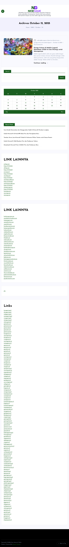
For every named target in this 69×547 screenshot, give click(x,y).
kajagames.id (7, 455)
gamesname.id (7, 500)
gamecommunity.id (9, 467)
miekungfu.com (8, 239)
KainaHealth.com (8, 265)
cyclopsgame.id (8, 465)
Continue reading (40, 63)
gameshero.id (7, 323)
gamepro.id (7, 516)
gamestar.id (7, 355)
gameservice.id (8, 426)
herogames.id (7, 333)
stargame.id (7, 366)
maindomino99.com (9, 179)
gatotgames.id (7, 413)
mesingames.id (8, 335)
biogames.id (7, 388)
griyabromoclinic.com (9, 278)
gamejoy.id (6, 469)
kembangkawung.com (9, 247)
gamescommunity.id (9, 446)
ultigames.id (7, 504)
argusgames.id (7, 372)
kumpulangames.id (9, 401)
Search (7, 71)
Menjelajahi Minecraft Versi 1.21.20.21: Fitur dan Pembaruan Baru (21, 145)
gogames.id (7, 502)
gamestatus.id (7, 514)
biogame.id (7, 403)
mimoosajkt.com (8, 245)
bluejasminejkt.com (9, 235)
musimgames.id (8, 341)
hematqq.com (7, 191)
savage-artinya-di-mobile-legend (42, 42)
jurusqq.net (7, 171)
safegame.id (7, 384)
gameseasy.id (7, 496)
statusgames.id (8, 508)
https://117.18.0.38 (8, 181)
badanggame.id (8, 444)
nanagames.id (7, 461)
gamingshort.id (8, 420)
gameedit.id (7, 430)
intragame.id (7, 397)
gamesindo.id (7, 327)
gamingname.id (8, 479)
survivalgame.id (8, 382)
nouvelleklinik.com (8, 262)
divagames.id (7, 337)
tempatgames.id (8, 393)
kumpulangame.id (8, 405)
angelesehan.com (8, 233)
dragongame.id (8, 519)
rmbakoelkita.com (8, 232)
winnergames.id (8, 370)
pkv (5, 291)
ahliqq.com (6, 167)
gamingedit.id (7, 419)
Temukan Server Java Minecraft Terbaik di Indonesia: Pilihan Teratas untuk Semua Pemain (28, 137)
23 (34, 105)
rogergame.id (7, 438)
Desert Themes (16, 544)
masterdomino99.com (9, 183)
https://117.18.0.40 (8, 189)
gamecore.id (7, 345)
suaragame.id (7, 395)
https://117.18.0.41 (8, 177)
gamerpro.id (7, 473)
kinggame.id (7, 517)
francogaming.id (8, 422)
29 (25, 108)
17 (43, 102)
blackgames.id (7, 415)
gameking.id (7, 512)
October (38, 27)
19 (60, 102)
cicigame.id (7, 442)
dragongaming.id (8, 488)
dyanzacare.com (8, 276)
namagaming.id (8, 316)
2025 (32, 27)
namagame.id (7, 364)
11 (52, 99)
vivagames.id (7, 339)
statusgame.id (7, 322)
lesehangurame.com (9, 216)
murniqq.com (7, 193)
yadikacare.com (8, 268)
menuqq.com (7, 195)
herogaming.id (7, 310)
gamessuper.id (7, 331)
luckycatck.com (8, 230)
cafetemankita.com (9, 241)
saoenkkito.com (8, 224)
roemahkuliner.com (9, 222)
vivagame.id (7, 360)
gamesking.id (7, 498)
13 (8, 102)
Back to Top (63, 543)
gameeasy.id (7, 510)
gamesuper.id (7, 353)
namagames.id (7, 343)
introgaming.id (8, 391)
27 (8, 108)
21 (17, 105)
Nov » (62, 111)
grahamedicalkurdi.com (10, 274)
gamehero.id (7, 349)
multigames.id (7, 506)
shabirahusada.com (9, 266)
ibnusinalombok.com (9, 272)
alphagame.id (7, 440)
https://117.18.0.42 (8, 173)
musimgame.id (7, 356)
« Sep (6, 111)
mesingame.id (7, 358)
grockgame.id (7, 380)
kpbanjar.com (7, 257)
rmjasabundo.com (8, 243)
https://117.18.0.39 (8, 169)
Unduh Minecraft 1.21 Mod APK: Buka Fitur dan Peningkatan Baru (21, 133)
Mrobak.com (7, 237)
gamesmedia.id (8, 453)
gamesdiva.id (7, 329)
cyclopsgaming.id (8, 463)
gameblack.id (7, 436)
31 (43, 108)
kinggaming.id (7, 484)
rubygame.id (7, 376)
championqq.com (8, 187)
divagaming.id (7, 312)
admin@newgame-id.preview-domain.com (48, 40)
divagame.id (7, 362)
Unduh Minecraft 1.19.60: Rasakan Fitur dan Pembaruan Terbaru (21, 141)
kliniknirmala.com (8, 261)
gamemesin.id (7, 347)
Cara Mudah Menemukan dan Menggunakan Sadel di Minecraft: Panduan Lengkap (26, 130)
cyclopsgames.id (8, 451)
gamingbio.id (7, 386)
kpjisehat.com (7, 253)
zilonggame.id (7, 374)
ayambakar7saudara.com (10, 218)
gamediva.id (7, 351)
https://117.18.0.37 (8, 185)
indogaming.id (7, 314)
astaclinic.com (7, 270)
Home (27, 27)
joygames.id (7, 450)
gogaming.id (7, 486)
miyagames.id (7, 411)
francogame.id (7, 434)
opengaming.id (8, 368)
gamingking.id (7, 481)
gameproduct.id (8, 428)
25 (52, 105)
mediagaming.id (8, 457)
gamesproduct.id (8, 409)
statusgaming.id (8, 494)
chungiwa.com (7, 249)
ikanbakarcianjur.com (9, 251)
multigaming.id (8, 492)
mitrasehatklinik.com (9, 255)
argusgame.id (7, 378)
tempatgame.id (8, 407)
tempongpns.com (8, 220)
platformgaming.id (9, 483)
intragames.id (7, 389)
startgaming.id (8, 320)
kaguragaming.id (8, 477)
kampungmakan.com (9, 228)
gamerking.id (7, 471)
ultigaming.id (7, 490)
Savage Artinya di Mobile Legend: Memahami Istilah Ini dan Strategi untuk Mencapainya (48, 49)
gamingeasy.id (7, 475)
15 (42, 27)
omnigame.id (7, 399)
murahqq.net (7, 175)
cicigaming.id (7, 417)
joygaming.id (7, 459)
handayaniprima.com (9, 226)
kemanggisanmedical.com (10, 259)
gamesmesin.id (8, 325)
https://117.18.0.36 (8, 166)
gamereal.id (7, 424)
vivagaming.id (7, 318)
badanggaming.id (8, 432)
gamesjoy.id (7, 448)
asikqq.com (7, 164)
